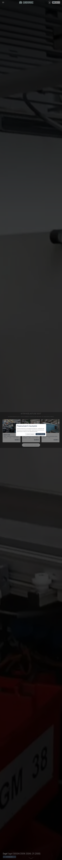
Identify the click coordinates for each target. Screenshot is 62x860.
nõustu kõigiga (40, 434)
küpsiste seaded (30, 434)
